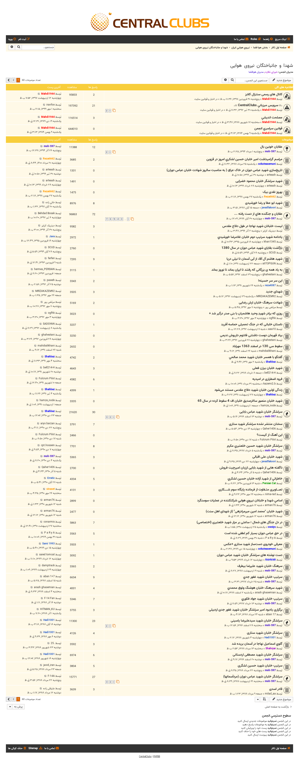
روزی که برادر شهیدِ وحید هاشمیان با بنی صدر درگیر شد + (245, 313)
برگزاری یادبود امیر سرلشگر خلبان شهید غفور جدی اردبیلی (245, 609)
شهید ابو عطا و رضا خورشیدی (263, 203)
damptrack (48, 565)
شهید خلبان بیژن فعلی (267, 368)
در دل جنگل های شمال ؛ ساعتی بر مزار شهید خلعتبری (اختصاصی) (239, 522)
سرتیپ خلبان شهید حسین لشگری (260, 665)
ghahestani (269, 274)
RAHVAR (270, 560)
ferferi (51, 258)
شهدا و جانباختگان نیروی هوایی (261, 65)
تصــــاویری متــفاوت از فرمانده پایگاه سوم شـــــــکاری (250, 489)
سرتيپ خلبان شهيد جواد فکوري (261, 598)
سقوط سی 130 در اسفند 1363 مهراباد (257, 346)
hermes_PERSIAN (44, 269)
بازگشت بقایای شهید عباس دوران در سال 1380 (252, 248)
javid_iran (49, 665)
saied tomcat (47, 554)
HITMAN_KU (47, 609)
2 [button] (13, 80)
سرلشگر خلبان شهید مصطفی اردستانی (257, 654)
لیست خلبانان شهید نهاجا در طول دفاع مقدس (252, 226)
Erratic (51, 478)
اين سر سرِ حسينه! (270, 280)
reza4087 (270, 285)
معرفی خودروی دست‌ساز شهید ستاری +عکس (253, 544)
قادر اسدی (275, 689)
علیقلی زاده (49, 688)
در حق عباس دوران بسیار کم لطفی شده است (253, 533)
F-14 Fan (49, 598)
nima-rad (270, 494)
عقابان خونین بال (271, 146)
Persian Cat (269, 483)
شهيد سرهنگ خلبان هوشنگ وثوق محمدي (254, 587)
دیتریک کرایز (269, 231)
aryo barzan (47, 423)
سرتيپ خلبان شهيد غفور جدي (262, 577)
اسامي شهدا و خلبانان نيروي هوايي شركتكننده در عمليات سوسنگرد (239, 500)
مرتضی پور (270, 307)
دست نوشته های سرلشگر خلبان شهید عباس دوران (249, 555)
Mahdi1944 (269, 99)
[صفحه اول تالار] (149, 21)
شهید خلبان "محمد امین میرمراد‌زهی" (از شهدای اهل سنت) (244, 511)
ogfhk (272, 318)
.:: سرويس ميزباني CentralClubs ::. (258, 105)
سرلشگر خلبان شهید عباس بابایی (260, 411)
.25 (53, 643)
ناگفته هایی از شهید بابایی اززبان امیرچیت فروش (251, 467)
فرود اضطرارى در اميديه (267, 379)
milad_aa (270, 694)
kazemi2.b (269, 384)
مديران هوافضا (256, 72)
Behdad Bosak (46, 213)
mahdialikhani (267, 351)
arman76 (270, 505)
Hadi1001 (49, 620)
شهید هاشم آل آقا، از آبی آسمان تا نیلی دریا (254, 258)
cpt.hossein (48, 445)
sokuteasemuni (267, 164)
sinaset (50, 489)
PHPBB (156, 756)
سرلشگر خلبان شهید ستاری (264, 632)
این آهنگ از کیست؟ (269, 435)
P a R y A (270, 538)
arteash (271, 175)
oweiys (272, 527)
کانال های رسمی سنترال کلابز (263, 94)
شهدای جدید (274, 291)
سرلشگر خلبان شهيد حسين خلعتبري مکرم (254, 445)
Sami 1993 (48, 544)
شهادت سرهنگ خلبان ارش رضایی (260, 302)
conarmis (49, 522)
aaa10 (272, 329)
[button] (8, 80)
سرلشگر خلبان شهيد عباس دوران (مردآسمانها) (252, 676)
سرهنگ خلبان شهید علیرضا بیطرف (259, 566)
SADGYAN (49, 324)
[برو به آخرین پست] (38, 94)
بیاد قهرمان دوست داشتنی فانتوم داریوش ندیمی (251, 335)
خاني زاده (50, 202)
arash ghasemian (265, 592)
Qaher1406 (269, 429)
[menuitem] (268, 39)
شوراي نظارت (271, 72)
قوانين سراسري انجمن (268, 128)
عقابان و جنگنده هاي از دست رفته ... (258, 213)
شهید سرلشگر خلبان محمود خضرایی (259, 181)
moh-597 (270, 151)
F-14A (51, 676)
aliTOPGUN (269, 263)
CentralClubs (145, 756)
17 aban (271, 614)
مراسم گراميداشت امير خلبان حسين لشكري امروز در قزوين (244, 159)
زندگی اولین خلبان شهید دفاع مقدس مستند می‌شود (248, 390)
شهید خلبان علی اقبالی (267, 456)
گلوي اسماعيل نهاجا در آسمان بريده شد (257, 643)
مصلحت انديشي (271, 117)
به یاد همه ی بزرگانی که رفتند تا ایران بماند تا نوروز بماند (246, 269)
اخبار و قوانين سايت (204, 99)
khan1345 (270, 242)
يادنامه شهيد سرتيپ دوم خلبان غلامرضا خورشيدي (250, 237)
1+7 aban (49, 576)
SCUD (272, 253)
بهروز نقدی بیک (272, 192)
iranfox (50, 105)
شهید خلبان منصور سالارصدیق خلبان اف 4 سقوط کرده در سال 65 (240, 400)
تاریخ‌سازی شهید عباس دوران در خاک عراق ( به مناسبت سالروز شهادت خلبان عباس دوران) (224, 170)
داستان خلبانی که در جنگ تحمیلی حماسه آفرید (251, 324)
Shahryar (271, 648)
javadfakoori (269, 208)
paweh (51, 280)
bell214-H (270, 373)
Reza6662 (49, 159)
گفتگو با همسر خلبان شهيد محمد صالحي (255, 357)
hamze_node (268, 405)
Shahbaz (271, 362)
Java (52, 236)
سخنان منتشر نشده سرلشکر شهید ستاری (255, 424)
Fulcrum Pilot (47, 378)
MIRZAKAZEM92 (266, 296)
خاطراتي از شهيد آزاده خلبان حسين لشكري (255, 478)
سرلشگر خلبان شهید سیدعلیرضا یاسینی (256, 620)
